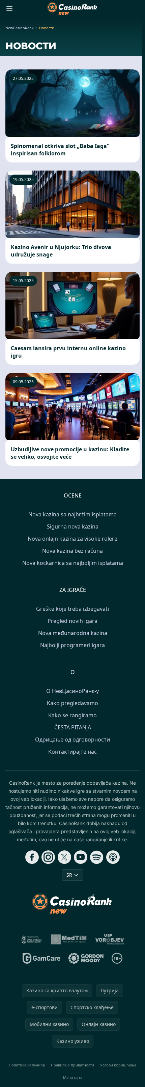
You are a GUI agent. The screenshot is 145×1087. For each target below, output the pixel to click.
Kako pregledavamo (72, 703)
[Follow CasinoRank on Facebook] (32, 857)
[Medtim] (69, 939)
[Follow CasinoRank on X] (64, 857)
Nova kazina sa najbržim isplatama (72, 514)
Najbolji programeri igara (72, 645)
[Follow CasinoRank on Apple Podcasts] (113, 857)
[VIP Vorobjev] (109, 939)
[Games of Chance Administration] (31, 939)
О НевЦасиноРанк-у (72, 691)
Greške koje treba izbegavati (72, 608)
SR (69, 875)
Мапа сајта (72, 1077)
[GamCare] (41, 958)
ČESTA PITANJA (72, 727)
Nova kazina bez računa (72, 550)
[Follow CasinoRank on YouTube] (80, 857)
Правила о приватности (72, 1064)
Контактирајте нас (72, 751)
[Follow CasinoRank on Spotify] (97, 857)
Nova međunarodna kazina (72, 633)
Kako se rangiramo (72, 715)
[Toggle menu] (9, 9)
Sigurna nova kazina (72, 526)
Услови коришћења (118, 1064)
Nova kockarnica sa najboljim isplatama (72, 563)
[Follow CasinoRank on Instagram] (48, 857)
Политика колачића (27, 1064)
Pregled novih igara (72, 621)
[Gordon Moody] (86, 958)
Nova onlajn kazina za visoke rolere (72, 538)
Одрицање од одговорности (72, 739)
